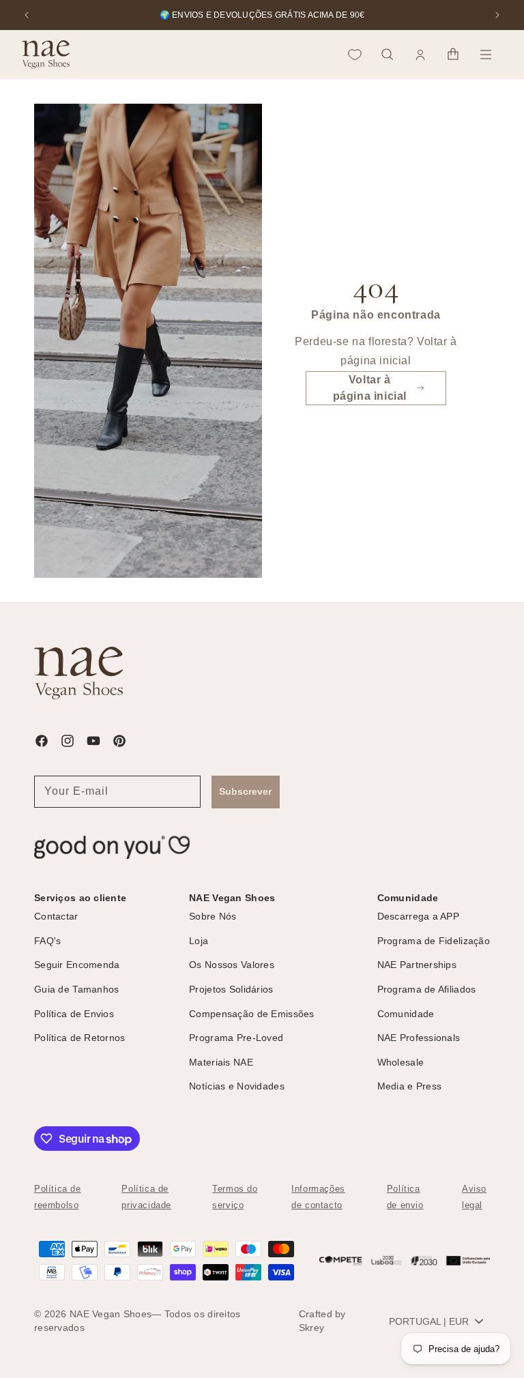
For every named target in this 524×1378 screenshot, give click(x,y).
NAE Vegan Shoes (110, 1313)
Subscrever (245, 791)
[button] (387, 54)
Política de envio (405, 1197)
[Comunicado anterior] (27, 15)
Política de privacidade (146, 1197)
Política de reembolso (57, 1197)
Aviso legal (474, 1197)
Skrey (311, 1327)
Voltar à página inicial (370, 388)
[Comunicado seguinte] (497, 15)
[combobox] (435, 1321)
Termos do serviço (234, 1197)
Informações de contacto (318, 1197)
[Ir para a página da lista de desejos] (354, 54)
